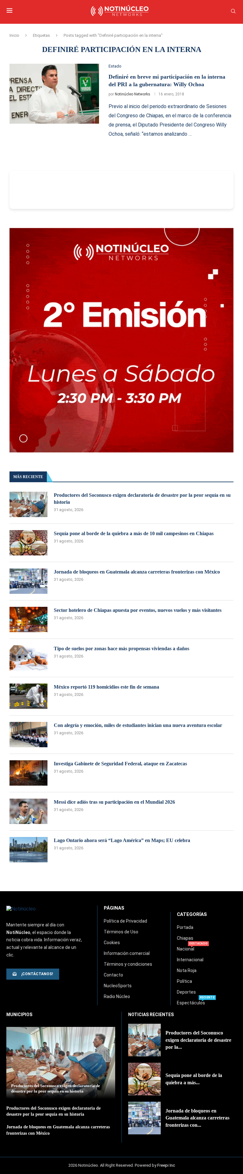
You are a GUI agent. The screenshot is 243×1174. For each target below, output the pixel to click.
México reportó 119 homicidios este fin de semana (106, 687)
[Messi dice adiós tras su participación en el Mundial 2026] (28, 811)
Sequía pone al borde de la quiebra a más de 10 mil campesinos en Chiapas (134, 533)
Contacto (113, 975)
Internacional (190, 959)
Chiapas (185, 938)
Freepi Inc (166, 1165)
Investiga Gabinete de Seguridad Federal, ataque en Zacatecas (120, 763)
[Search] (233, 11)
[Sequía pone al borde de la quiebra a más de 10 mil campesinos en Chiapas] (28, 542)
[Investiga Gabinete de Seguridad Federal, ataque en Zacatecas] (28, 773)
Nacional (185, 949)
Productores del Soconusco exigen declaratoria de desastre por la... (198, 1040)
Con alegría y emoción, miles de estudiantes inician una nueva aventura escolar (138, 725)
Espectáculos (191, 1003)
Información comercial (127, 953)
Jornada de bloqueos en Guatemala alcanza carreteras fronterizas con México (137, 571)
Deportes (186, 992)
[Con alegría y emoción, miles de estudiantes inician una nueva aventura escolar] (28, 734)
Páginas (114, 908)
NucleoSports (118, 985)
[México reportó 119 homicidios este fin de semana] (28, 696)
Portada (185, 927)
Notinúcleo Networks (132, 94)
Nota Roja (186, 970)
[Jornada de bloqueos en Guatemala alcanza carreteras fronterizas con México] (28, 581)
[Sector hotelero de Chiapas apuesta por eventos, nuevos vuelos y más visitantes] (28, 619)
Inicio (14, 35)
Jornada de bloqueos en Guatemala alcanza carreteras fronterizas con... (197, 1118)
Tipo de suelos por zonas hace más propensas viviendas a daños (121, 648)
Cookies (112, 942)
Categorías (192, 914)
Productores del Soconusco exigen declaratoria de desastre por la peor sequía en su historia (142, 498)
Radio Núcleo (117, 996)
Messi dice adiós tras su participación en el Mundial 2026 (114, 802)
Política (184, 981)
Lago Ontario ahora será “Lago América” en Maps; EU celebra (122, 840)
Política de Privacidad (125, 921)
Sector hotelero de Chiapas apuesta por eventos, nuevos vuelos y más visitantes (137, 610)
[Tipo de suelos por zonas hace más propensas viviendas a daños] (28, 658)
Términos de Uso (121, 932)
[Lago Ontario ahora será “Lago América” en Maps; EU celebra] (28, 849)
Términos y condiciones (128, 964)
